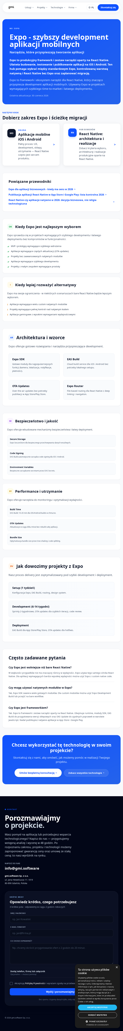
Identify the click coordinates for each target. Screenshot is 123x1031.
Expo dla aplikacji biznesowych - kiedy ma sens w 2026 (42, 189)
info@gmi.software (22, 868)
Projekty (41, 7)
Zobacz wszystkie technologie (86, 772)
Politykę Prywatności (35, 983)
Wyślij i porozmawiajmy (61, 991)
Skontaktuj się (108, 7)
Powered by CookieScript (97, 1025)
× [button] (117, 967)
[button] (97, 1021)
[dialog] (97, 996)
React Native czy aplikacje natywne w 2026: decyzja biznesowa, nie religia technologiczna (61, 201)
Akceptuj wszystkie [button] (97, 1007)
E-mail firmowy (18, 927)
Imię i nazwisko (18, 913)
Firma (71, 7)
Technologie (57, 7)
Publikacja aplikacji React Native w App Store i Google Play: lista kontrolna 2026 (57, 194)
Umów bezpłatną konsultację (38, 772)
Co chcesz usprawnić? (21, 941)
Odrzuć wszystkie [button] (97, 1015)
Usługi (28, 7)
